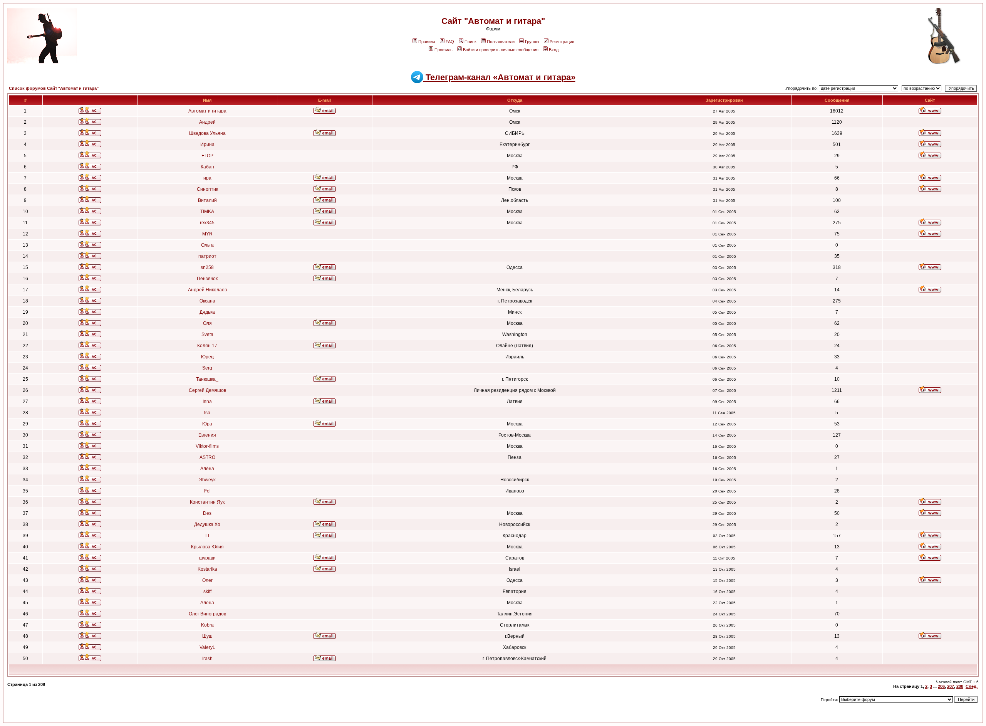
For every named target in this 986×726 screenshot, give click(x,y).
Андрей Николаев (207, 289)
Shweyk (207, 479)
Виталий (207, 200)
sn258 (207, 267)
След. (972, 686)
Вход (553, 49)
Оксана (207, 301)
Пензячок (207, 278)
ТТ (207, 535)
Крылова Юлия (207, 547)
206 (941, 686)
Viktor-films (207, 446)
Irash (207, 658)
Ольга (207, 245)
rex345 (207, 222)
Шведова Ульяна (207, 133)
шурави (207, 558)
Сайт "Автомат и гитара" (493, 21)
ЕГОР (207, 155)
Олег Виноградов (207, 614)
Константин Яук (207, 502)
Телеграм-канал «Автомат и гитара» (499, 77)
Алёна (207, 468)
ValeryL (207, 647)
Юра (207, 424)
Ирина (207, 144)
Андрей (207, 122)
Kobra (207, 625)
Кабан (207, 167)
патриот (207, 256)
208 (959, 686)
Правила (426, 41)
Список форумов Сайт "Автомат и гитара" (54, 88)
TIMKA (207, 211)
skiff (207, 591)
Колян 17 (207, 345)
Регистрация (562, 41)
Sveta (207, 334)
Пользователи (501, 41)
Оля (207, 323)
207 (950, 686)
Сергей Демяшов (207, 390)
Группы (532, 41)
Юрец (207, 357)
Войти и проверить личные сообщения (500, 49)
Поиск (470, 41)
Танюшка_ (207, 379)
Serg (207, 368)
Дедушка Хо (207, 524)
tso (207, 412)
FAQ (450, 41)
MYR (207, 234)
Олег (207, 580)
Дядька (207, 312)
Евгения (207, 435)
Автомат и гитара (207, 111)
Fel (207, 491)
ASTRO (207, 457)
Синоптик (207, 189)
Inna (207, 401)
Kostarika (207, 569)
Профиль (443, 49)
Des (207, 513)
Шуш (207, 636)
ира (207, 178)
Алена (207, 602)
